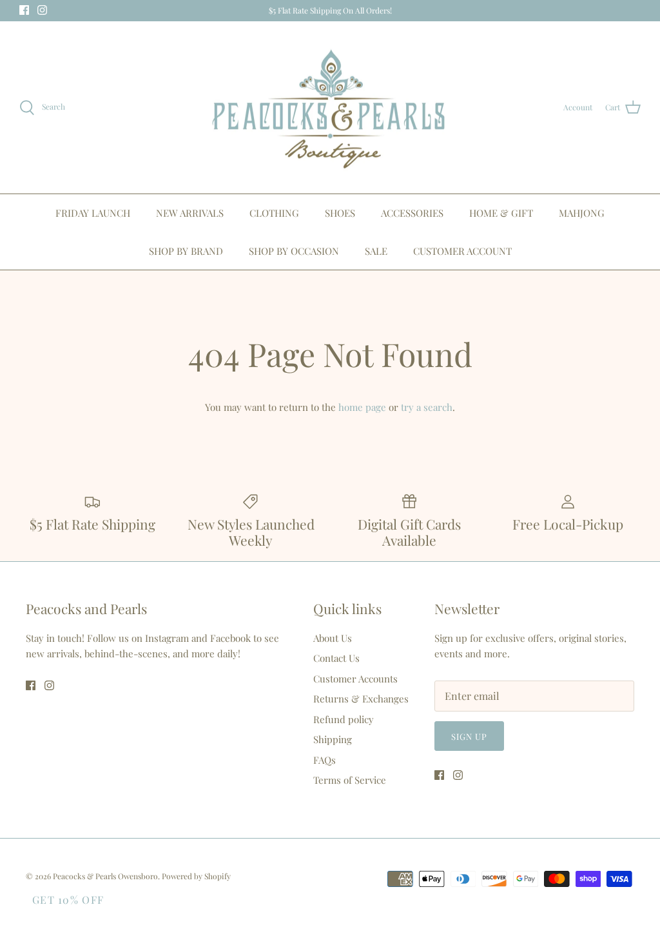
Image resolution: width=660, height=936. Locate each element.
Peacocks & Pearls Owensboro (105, 876)
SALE (376, 250)
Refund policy (343, 719)
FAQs (324, 759)
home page (362, 407)
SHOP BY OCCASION (294, 250)
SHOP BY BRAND (186, 250)
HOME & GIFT (501, 212)
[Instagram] (42, 10)
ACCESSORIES (412, 212)
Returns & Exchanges (361, 698)
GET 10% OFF (68, 899)
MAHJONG (582, 212)
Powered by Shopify (196, 876)
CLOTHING (274, 212)
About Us (332, 638)
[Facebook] (24, 10)
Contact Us (336, 658)
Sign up (469, 736)
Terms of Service (349, 779)
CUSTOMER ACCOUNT (462, 250)
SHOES (340, 212)
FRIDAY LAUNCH (92, 212)
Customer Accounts (355, 678)
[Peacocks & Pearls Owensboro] (330, 107)
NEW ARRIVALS (190, 212)
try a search (426, 407)
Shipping (332, 739)
